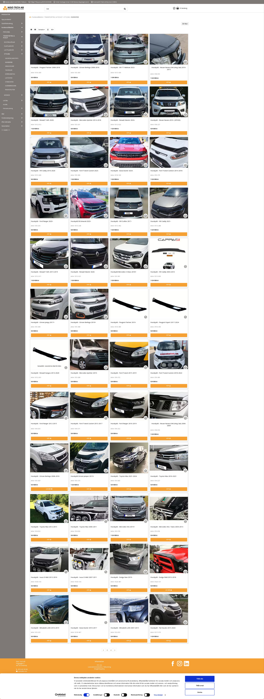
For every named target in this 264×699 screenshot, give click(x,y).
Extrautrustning (8, 108)
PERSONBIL (6, 32)
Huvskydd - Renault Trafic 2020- (42, 120)
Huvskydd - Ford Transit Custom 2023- (85, 171)
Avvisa (199, 692)
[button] (174, 8)
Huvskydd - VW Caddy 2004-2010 (162, 272)
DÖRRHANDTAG (10, 74)
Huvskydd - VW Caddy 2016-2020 (43, 171)
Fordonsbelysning (7, 118)
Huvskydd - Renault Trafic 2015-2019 (44, 272)
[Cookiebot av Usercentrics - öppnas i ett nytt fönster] (60, 695)
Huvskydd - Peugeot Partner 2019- (123, 322)
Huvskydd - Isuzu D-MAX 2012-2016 (44, 577)
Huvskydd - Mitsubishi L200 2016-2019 (45, 628)
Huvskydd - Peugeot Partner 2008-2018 (45, 67)
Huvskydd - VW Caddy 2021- (160, 221)
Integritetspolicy (99, 669)
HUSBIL (5, 104)
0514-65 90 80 (23, 669)
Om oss (99, 665)
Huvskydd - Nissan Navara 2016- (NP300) (165, 120)
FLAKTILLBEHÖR (9, 46)
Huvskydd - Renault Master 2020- (83, 272)
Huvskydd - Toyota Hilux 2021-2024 (124, 476)
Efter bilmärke (6, 122)
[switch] (107, 695)
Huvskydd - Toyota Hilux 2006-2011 (84, 527)
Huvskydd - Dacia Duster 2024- (122, 171)
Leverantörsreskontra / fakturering (99, 667)
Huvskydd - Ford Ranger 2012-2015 (44, 423)
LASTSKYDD (8, 78)
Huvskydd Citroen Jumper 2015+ (82, 476)
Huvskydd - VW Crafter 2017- (121, 221)
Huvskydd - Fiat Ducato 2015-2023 (163, 628)
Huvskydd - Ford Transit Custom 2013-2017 (86, 423)
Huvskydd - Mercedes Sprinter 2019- (84, 373)
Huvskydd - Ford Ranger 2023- (42, 221)
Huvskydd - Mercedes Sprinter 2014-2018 (86, 120)
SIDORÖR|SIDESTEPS (11, 58)
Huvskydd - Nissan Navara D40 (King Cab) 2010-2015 (168, 68)
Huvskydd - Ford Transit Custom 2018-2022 (166, 373)
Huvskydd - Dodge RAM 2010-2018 (163, 577)
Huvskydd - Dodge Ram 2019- (121, 577)
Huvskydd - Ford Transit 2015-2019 (123, 373)
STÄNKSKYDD (9, 82)
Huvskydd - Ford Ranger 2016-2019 (124, 423)
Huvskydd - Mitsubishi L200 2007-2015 (125, 628)
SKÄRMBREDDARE (10, 86)
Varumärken (6, 126)
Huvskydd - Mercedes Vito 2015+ (123, 527)
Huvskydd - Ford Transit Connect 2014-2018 (166, 171)
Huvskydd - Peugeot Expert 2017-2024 (164, 322)
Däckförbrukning (7, 23)
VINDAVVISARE (9, 66)
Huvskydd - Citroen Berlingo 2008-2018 (85, 67)
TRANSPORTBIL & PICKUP (9, 37)
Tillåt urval (200, 685)
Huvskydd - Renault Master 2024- (123, 120)
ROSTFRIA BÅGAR (9, 42)
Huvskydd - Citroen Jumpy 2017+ (42, 322)
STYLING (7, 54)
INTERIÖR (7, 95)
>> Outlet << (6, 130)
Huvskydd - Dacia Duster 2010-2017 (84, 628)
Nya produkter (6, 19)
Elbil (3, 114)
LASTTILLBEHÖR (9, 50)
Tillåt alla (200, 679)
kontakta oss (22, 671)
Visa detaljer (158, 695)
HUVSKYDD (8, 62)
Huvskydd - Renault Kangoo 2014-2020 (45, 373)
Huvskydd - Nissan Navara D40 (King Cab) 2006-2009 (168, 424)
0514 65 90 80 (47, 2)
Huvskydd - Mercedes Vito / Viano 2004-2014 (166, 527)
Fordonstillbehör (8, 27)
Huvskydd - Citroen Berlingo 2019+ (83, 322)
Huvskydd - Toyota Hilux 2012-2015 (44, 527)
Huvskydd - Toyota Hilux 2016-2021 (163, 476)
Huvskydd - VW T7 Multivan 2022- (123, 67)
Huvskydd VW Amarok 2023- (81, 221)
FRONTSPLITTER (10, 90)
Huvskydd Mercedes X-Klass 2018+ (123, 272)
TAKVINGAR (8, 70)
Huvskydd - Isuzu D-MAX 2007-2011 (84, 577)
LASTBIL (5, 100)
